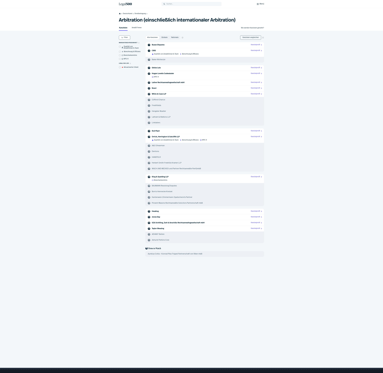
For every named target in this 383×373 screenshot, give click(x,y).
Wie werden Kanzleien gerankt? (252, 28)
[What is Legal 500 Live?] (130, 63)
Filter (126, 37)
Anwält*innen (137, 28)
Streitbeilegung (140, 13)
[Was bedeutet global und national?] (182, 37)
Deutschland (127, 13)
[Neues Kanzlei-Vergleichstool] (263, 37)
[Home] (138, 4)
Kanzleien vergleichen (251, 37)
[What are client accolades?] (139, 42)
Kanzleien (123, 28)
